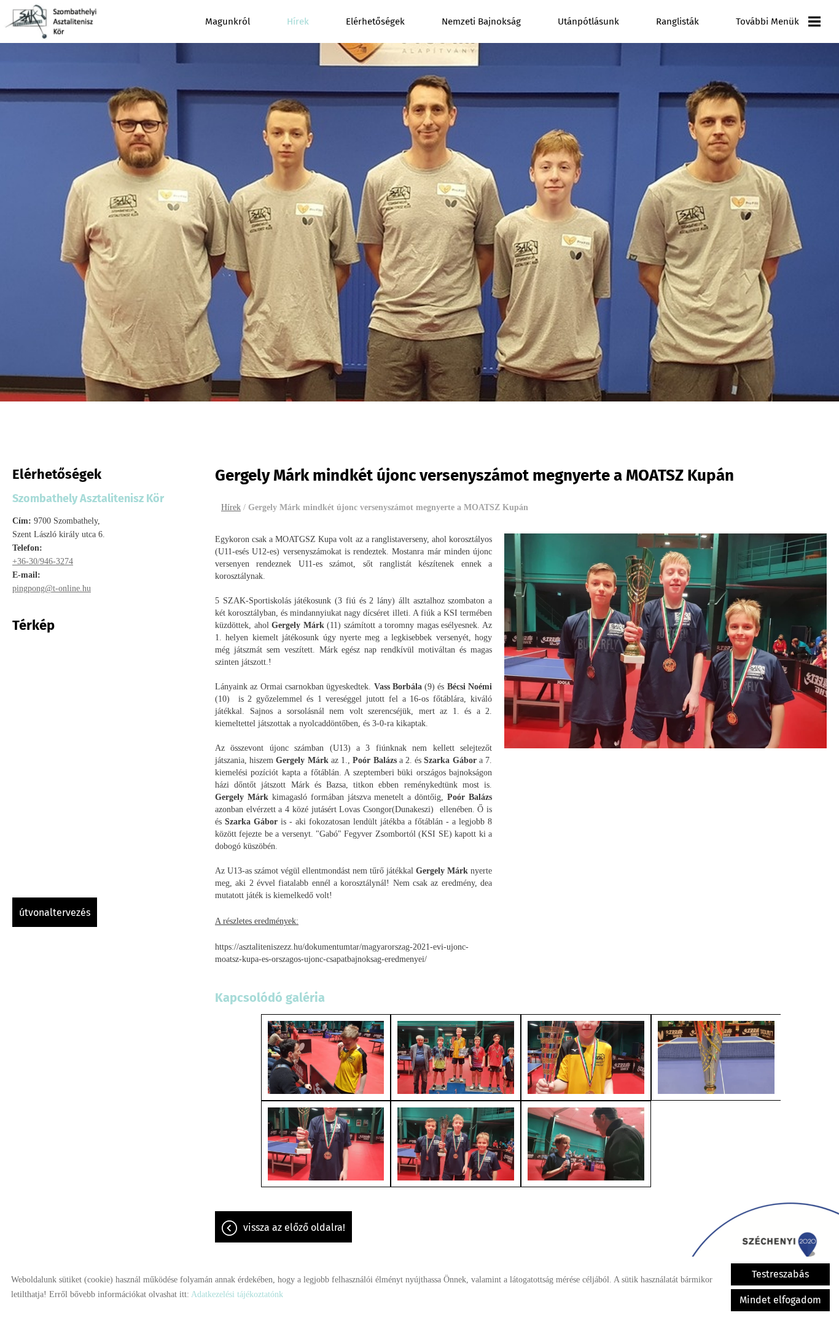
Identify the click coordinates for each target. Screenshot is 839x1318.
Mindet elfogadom (780, 1300)
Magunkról (227, 21)
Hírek (298, 21)
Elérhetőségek (375, 21)
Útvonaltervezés (54, 912)
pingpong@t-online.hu (51, 588)
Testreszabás (780, 1274)
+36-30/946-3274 (42, 561)
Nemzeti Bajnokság (481, 21)
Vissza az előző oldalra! (294, 1227)
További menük (767, 21)
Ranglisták (677, 21)
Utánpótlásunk (588, 21)
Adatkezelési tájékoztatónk (237, 1294)
